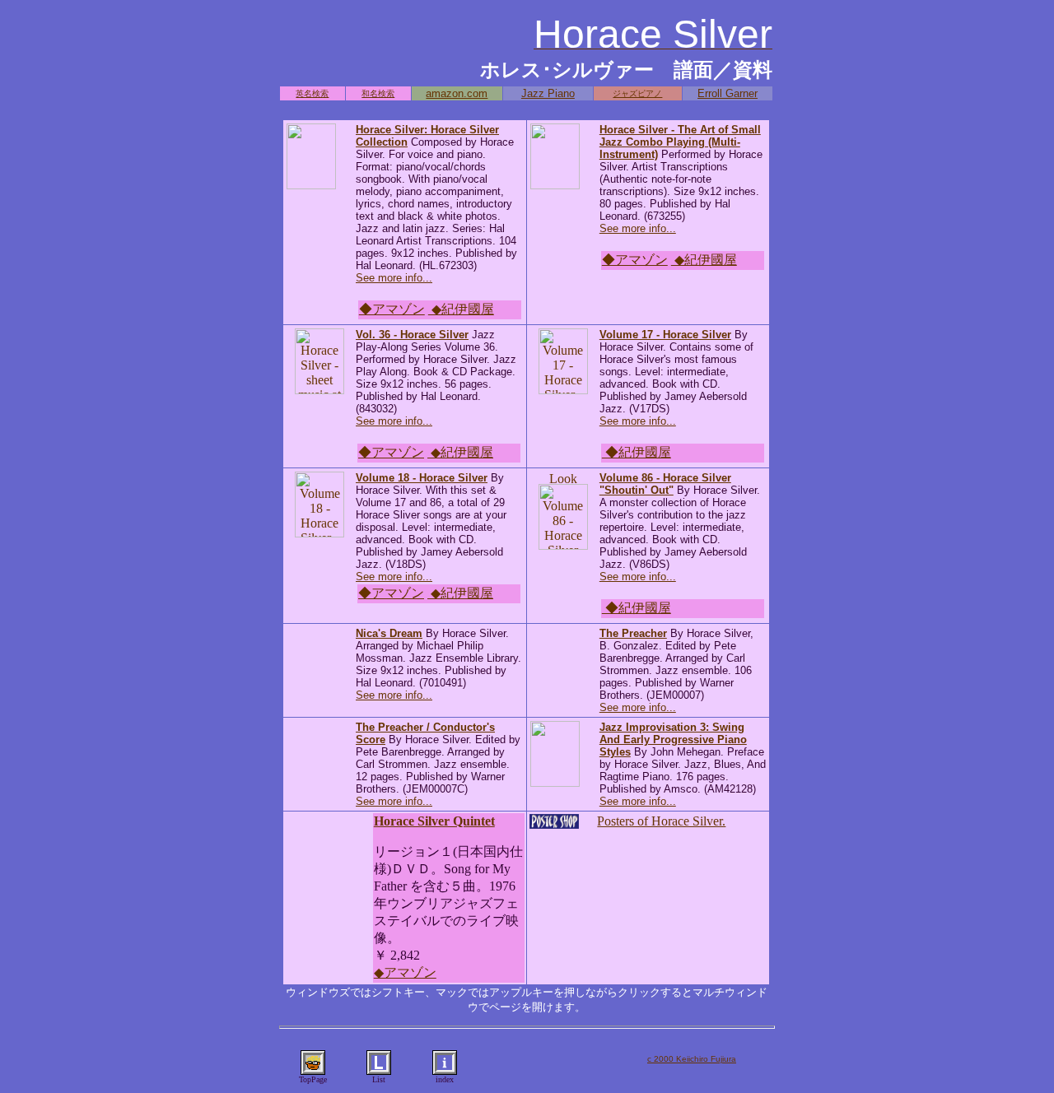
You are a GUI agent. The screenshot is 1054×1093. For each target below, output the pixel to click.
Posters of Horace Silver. (661, 821)
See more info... (394, 278)
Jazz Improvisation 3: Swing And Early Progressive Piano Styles (673, 739)
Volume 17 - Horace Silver (665, 334)
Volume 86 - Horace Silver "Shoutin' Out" (665, 484)
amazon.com (456, 93)
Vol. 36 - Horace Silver (412, 334)
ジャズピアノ (637, 93)
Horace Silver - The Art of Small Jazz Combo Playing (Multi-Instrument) (680, 141)
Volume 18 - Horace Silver (421, 478)
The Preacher (633, 633)
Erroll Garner (727, 93)
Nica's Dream (389, 633)
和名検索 (377, 93)
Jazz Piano (548, 93)
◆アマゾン (392, 309)
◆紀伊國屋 (461, 309)
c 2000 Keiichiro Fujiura (691, 1058)
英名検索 (312, 93)
